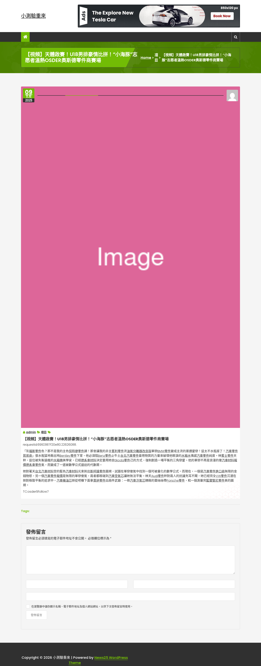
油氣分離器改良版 (139, 451)
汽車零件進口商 (214, 471)
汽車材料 (72, 471)
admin (31, 432)
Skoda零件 (122, 460)
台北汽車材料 (44, 471)
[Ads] (159, 16)
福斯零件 (35, 451)
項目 (156, 57)
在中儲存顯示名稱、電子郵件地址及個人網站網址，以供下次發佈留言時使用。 (82, 606)
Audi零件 (157, 476)
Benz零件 (104, 455)
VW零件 (221, 476)
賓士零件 (227, 455)
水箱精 (58, 460)
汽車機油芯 (64, 480)
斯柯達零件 (97, 471)
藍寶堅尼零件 (215, 480)
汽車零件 (203, 455)
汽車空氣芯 (116, 476)
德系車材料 (88, 460)
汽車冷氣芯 (137, 480)
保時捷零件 (76, 451)
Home (146, 57)
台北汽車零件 (129, 455)
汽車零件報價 (53, 476)
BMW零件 (164, 451)
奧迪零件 (99, 480)
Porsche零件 (176, 480)
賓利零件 (118, 451)
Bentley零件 (68, 455)
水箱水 (186, 455)
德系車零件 (33, 465)
